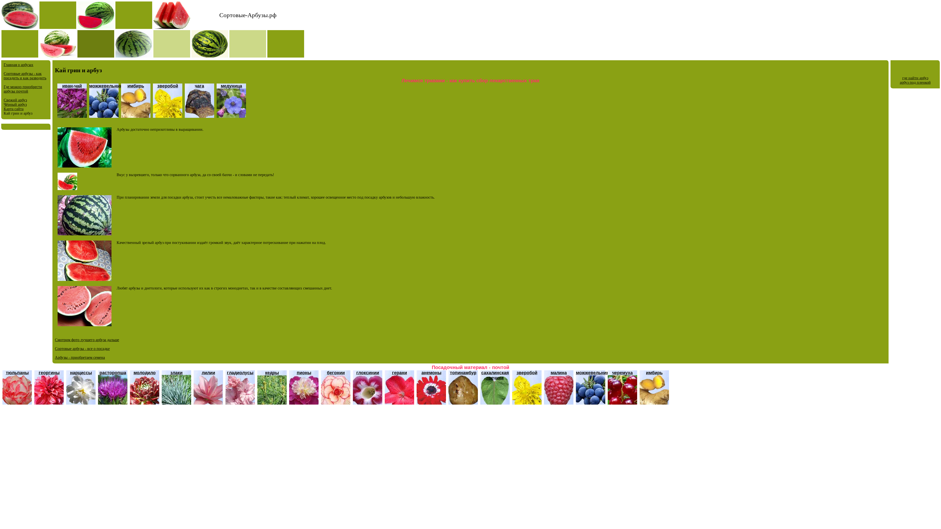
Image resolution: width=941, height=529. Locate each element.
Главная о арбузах (18, 65)
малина (559, 372)
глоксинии (367, 372)
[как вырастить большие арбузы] (84, 279)
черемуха (622, 372)
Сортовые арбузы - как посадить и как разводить (25, 76)
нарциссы (81, 372)
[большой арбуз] (84, 325)
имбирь (135, 86)
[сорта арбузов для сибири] (84, 234)
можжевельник (105, 86)
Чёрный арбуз (15, 104)
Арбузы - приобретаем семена (80, 357)
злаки (176, 372)
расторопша (112, 372)
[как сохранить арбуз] (67, 189)
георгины (49, 372)
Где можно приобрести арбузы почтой (23, 89)
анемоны (431, 372)
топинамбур (463, 372)
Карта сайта (14, 109)
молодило (145, 372)
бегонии (336, 372)
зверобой (167, 86)
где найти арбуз (915, 78)
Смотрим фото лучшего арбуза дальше (87, 340)
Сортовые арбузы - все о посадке (82, 349)
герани (399, 372)
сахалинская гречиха (495, 375)
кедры (272, 372)
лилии (208, 372)
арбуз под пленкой (915, 82)
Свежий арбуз (15, 100)
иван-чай (72, 86)
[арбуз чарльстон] (84, 166)
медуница (231, 86)
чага (199, 86)
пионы (304, 372)
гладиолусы (240, 372)
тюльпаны (17, 372)
